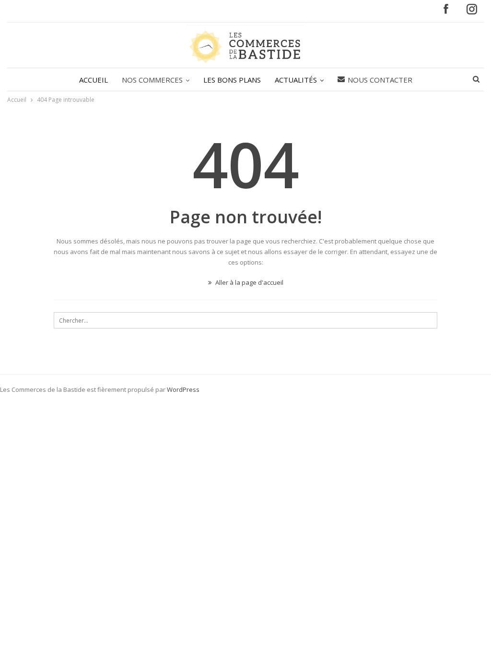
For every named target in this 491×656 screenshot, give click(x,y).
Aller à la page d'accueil (248, 282)
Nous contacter (380, 80)
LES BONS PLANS (232, 80)
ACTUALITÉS (296, 80)
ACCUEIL (93, 80)
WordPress (183, 389)
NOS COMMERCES (152, 80)
